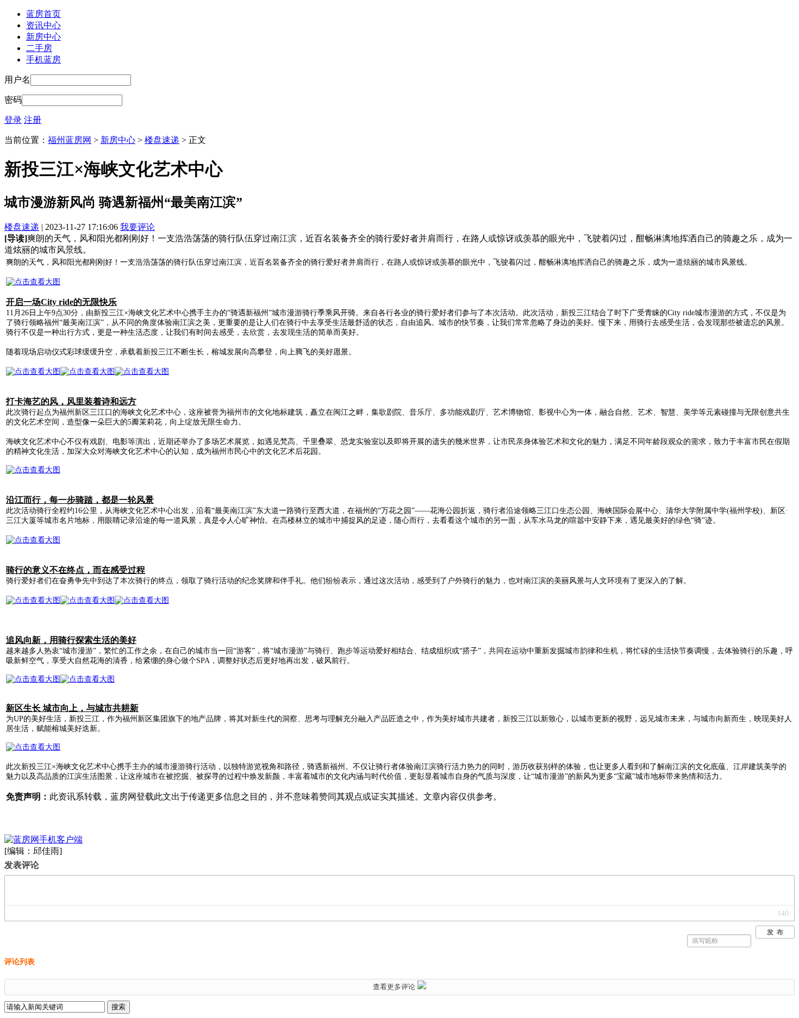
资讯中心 (43, 25)
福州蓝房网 (69, 140)
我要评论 (137, 227)
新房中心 (43, 36)
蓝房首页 (43, 13)
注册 (32, 119)
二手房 (39, 48)
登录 (13, 119)
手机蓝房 (43, 59)
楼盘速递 (162, 140)
